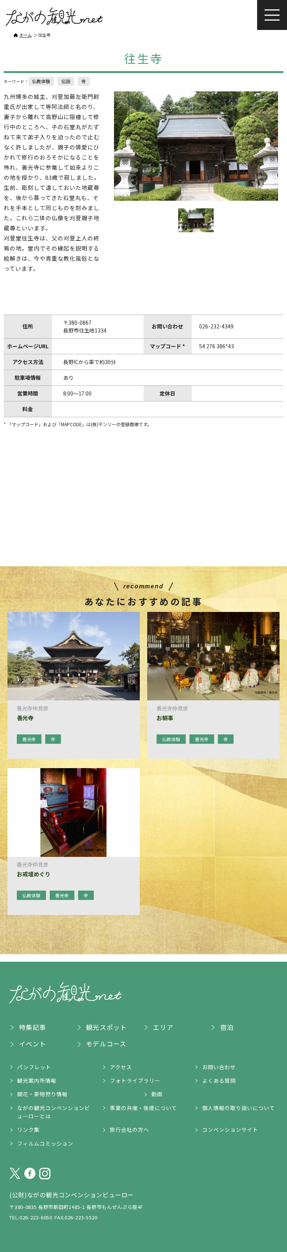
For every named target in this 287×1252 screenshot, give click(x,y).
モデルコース (106, 1043)
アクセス (121, 1067)
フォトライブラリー (135, 1080)
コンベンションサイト (230, 1129)
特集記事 (32, 1027)
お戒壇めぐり (33, 874)
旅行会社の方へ (129, 1129)
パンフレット (34, 1067)
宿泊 (227, 1027)
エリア (163, 1027)
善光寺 (25, 718)
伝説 (65, 81)
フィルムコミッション (45, 1143)
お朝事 (165, 718)
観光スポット (106, 1027)
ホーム (25, 35)
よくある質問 (219, 1080)
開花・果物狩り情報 (42, 1094)
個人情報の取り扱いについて (238, 1108)
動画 (157, 1094)
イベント (32, 1043)
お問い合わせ (219, 1067)
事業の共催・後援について (143, 1108)
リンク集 (28, 1129)
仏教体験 (41, 81)
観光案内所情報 (36, 1080)
